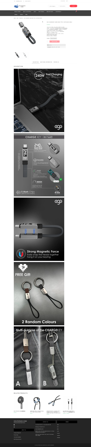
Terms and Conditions (17, 437)
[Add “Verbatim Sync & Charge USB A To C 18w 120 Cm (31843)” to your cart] (37, 402)
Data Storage (41, 11)
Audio (35, 11)
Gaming (15, 14)
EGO (58, 426)
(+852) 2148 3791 (28, 1)
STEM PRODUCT (58, 11)
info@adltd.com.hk (19, 1)
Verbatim (58, 437)
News (26, 14)
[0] (75, 11)
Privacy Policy (16, 434)
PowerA (58, 433)
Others (21, 14)
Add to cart (54, 41)
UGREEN (58, 435)
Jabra (58, 428)
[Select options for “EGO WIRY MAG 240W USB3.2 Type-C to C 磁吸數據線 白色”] (70, 402)
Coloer (48, 38)
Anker (58, 424)
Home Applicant (50, 11)
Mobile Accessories (27, 11)
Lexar (58, 431)
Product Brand (17, 11)
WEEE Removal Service (17, 439)
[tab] (36, 62)
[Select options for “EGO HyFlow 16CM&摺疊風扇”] (20, 402)
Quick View (21, 405)
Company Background (17, 432)
